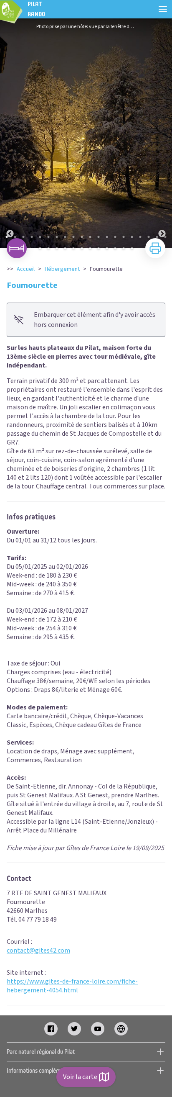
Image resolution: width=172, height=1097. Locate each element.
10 (82, 237)
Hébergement (62, 269)
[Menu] (163, 9)
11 (90, 237)
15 (123, 237)
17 (140, 237)
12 (98, 237)
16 (132, 237)
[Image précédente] (10, 133)
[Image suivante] (162, 133)
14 (115, 237)
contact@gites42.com (38, 950)
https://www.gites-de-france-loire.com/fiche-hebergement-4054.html (72, 986)
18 (148, 237)
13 (107, 237)
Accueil (26, 269)
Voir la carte (80, 1077)
